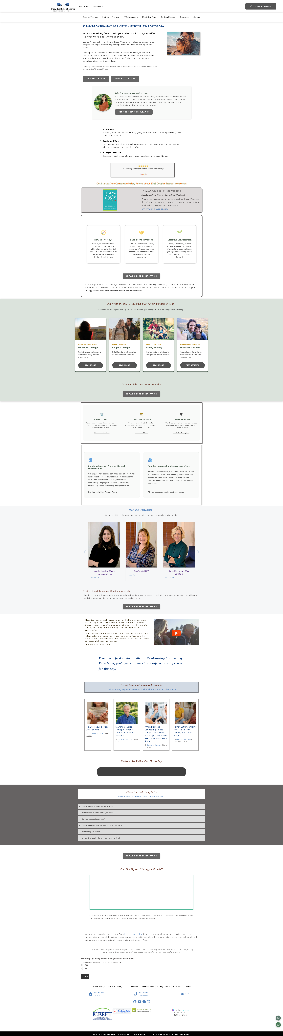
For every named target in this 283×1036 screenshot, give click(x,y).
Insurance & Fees (141, 433)
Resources (184, 17)
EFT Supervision (130, 17)
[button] (84, 552)
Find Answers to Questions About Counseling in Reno (141, 821)
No (86, 993)
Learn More (90, 365)
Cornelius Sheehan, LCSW (98, 645)
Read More (95, 575)
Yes (86, 989)
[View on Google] (141, 791)
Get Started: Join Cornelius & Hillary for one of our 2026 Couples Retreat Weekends (141, 183)
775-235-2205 (96, 252)
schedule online (174, 246)
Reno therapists (127, 633)
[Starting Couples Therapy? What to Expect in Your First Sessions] (127, 712)
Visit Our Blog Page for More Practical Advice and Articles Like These (141, 689)
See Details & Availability (155, 209)
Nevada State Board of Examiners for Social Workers (126, 288)
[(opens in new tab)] (141, 1035)
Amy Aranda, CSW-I (179, 571)
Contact (196, 17)
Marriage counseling (133, 959)
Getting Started (168, 17)
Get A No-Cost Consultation (133, 112)
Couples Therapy (90, 17)
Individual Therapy (110, 17)
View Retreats (192, 365)
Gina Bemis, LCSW (105, 571)
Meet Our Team (149, 17)
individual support (136, 252)
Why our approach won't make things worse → (167, 492)
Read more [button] (141, 785)
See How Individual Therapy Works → (103, 492)
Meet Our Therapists (140, 509)
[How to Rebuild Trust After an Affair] (97, 712)
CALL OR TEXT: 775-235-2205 (90, 6)
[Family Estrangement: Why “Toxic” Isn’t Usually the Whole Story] (185, 712)
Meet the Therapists (181, 433)
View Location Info (101, 433)
